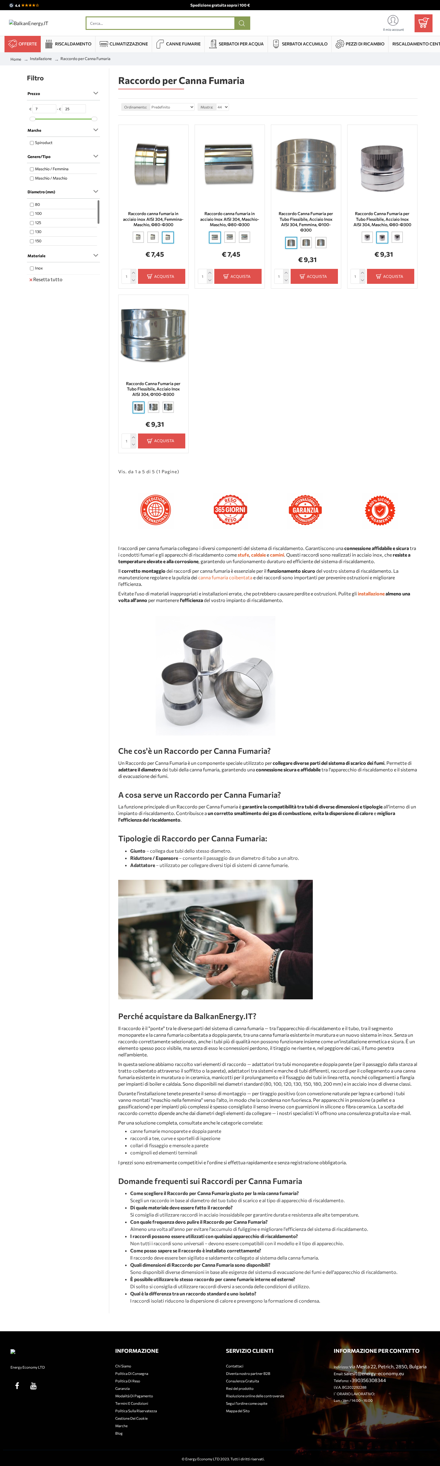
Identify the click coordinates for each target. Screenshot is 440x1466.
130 (38, 231)
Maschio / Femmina (52, 168)
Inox (39, 268)
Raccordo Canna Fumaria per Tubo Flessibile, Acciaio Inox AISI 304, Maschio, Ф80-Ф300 (382, 219)
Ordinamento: (135, 107)
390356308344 (369, 1380)
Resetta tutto (48, 279)
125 (38, 222)
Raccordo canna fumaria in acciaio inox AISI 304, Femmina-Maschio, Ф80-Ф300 (153, 219)
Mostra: (207, 107)
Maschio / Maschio (51, 178)
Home (15, 59)
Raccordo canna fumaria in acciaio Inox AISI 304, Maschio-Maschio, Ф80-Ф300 (229, 219)
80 (37, 204)
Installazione (41, 58)
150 (38, 240)
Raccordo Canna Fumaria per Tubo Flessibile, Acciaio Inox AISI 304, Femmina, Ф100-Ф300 (306, 221)
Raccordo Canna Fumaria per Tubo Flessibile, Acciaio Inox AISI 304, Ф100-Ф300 (153, 389)
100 (38, 213)
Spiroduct (43, 142)
